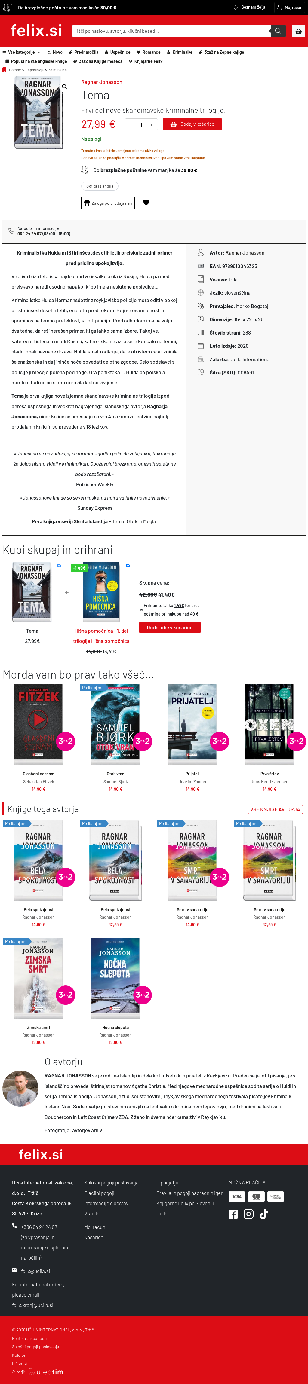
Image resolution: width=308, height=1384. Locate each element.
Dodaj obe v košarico (170, 627)
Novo (58, 52)
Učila (162, 1213)
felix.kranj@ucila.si (32, 1305)
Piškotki (19, 1363)
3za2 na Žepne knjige (224, 52)
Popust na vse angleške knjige (39, 61)
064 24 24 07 (29, 233)
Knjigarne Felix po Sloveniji (185, 1203)
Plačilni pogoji (99, 1193)
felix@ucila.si (35, 1271)
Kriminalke (182, 52)
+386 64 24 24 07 (39, 1227)
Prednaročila (86, 52)
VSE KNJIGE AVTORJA (275, 809)
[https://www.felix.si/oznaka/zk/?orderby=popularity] (66, 741)
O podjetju (167, 1182)
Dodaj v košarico (197, 124)
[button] (64, 86)
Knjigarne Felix (148, 61)
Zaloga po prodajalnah (112, 203)
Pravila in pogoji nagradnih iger (189, 1193)
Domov (15, 69)
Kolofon (19, 1355)
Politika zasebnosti (29, 1338)
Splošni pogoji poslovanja (111, 1182)
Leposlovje (35, 69)
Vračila (92, 1213)
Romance (152, 52)
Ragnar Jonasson (101, 81)
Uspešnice (120, 52)
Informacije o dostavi (107, 1203)
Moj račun (94, 1227)
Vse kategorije (21, 52)
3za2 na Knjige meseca (100, 61)
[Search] (278, 31)
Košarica (93, 1237)
